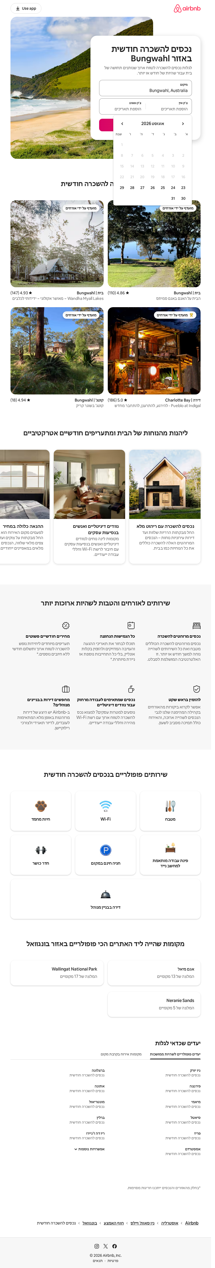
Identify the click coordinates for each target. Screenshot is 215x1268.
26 (152, 187)
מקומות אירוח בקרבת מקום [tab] (121, 1054)
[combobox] (145, 90)
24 (173, 187)
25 (163, 187)
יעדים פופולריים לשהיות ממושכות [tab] (175, 1054)
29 (122, 187)
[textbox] (169, 109)
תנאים (98, 1260)
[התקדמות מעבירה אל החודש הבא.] (122, 123)
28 (132, 187)
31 (173, 198)
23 (183, 187)
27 (142, 187)
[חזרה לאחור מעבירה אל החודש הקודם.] (182, 123)
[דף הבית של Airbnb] (187, 8)
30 (183, 198)
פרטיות (113, 1260)
